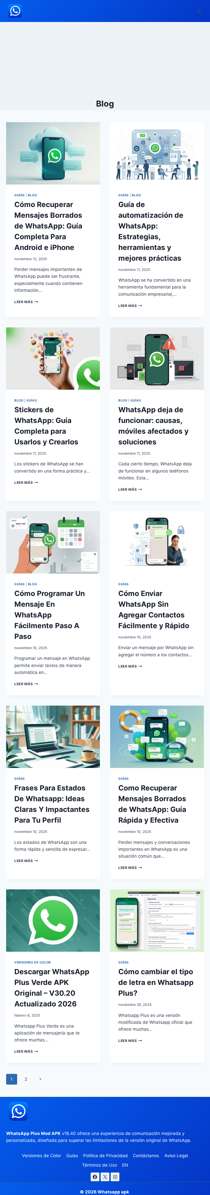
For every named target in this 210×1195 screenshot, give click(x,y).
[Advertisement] (105, 60)
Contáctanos (146, 1155)
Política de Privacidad (105, 1155)
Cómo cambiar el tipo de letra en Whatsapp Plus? (156, 982)
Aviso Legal (176, 1155)
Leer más (26, 302)
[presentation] (53, 153)
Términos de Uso (99, 1165)
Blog (32, 195)
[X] (105, 1177)
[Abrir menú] (199, 11)
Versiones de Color (32, 962)
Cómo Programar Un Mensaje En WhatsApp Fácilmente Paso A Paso (49, 615)
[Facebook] (95, 1177)
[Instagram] (115, 1177)
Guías (19, 195)
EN (125, 1165)
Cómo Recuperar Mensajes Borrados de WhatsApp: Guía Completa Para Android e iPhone (48, 226)
